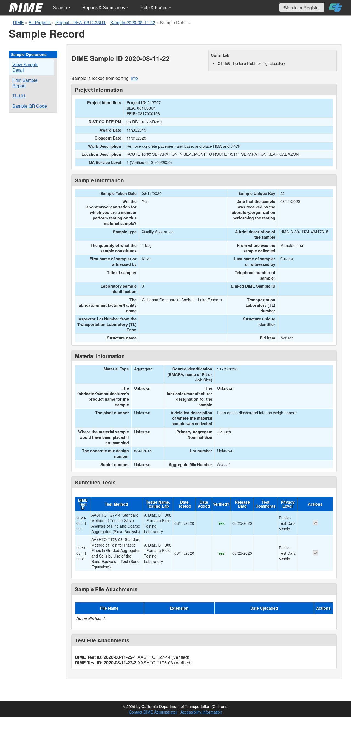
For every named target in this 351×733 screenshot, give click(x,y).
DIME (18, 22)
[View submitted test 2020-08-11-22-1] (315, 523)
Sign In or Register (302, 7)
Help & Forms (154, 7)
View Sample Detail (25, 67)
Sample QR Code (29, 106)
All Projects (40, 22)
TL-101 (19, 96)
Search (60, 7)
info (134, 78)
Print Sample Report (25, 83)
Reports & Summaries (104, 7)
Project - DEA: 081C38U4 (80, 22)
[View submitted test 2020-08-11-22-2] (315, 553)
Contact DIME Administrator (153, 712)
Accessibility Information (201, 712)
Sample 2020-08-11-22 (132, 22)
